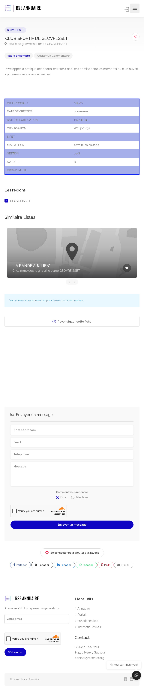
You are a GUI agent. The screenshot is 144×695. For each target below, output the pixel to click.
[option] (72, 253)
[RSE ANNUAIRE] (23, 8)
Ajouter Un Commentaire (53, 55)
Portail (81, 614)
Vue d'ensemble (18, 55)
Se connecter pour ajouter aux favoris (74, 552)
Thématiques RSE (89, 627)
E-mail (125, 565)
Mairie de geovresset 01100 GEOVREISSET (37, 44)
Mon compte (127, 9)
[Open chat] (136, 675)
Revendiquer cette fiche (74, 321)
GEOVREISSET (15, 30)
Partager (21, 565)
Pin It (107, 565)
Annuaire (83, 608)
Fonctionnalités (87, 621)
